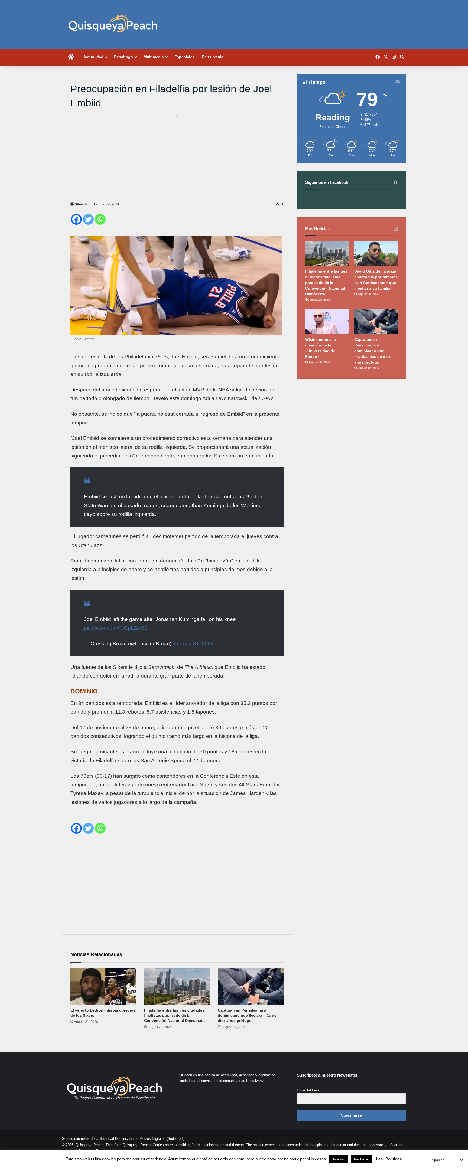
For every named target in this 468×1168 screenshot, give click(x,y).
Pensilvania (212, 57)
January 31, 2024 (193, 643)
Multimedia (154, 57)
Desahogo (123, 57)
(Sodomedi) (175, 1139)
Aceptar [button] (339, 1159)
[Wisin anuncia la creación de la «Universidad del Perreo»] (327, 321)
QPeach (80, 204)
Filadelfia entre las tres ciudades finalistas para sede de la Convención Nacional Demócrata (174, 1015)
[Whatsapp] (100, 219)
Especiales (184, 57)
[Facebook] (76, 219)
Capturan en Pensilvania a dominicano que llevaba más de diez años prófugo (247, 1015)
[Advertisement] (177, 158)
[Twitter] (88, 219)
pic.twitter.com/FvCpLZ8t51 (115, 628)
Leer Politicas (389, 1159)
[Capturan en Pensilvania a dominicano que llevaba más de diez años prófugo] (250, 986)
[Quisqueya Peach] (113, 24)
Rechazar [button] (361, 1159)
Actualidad (93, 57)
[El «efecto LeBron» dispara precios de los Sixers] (103, 986)
